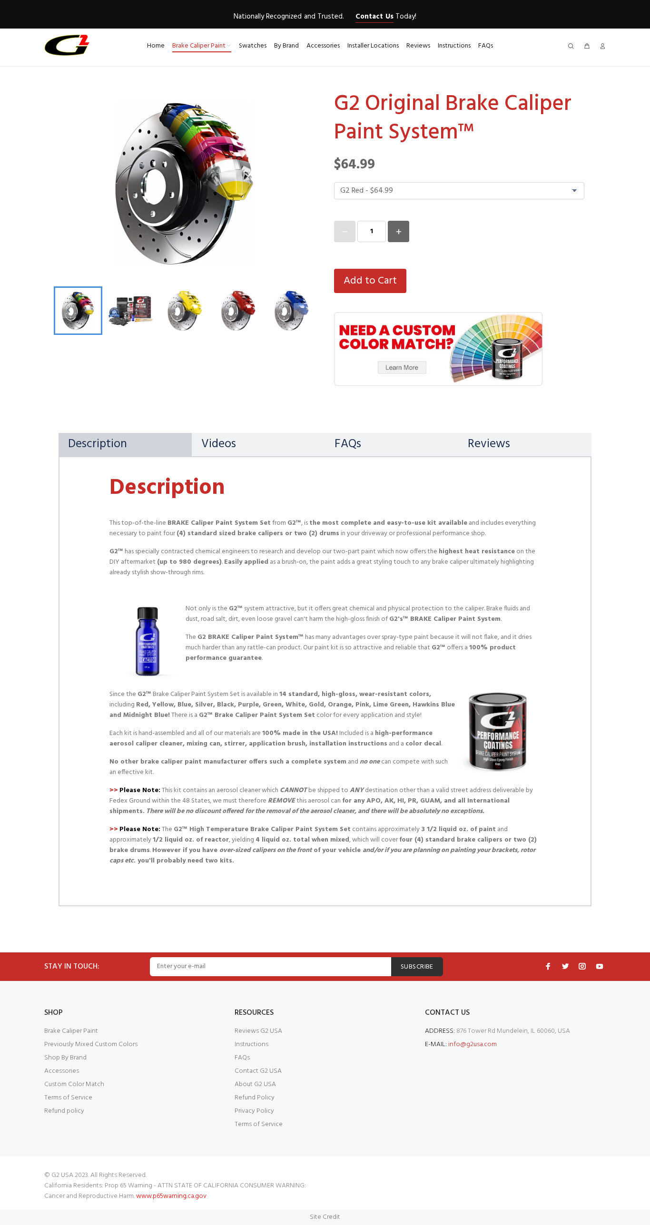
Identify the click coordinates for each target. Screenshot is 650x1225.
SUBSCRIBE (417, 966)
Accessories (61, 1071)
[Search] (573, 46)
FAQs (242, 1057)
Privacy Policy (254, 1111)
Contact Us (374, 16)
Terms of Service (68, 1097)
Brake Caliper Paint (71, 1031)
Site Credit (325, 1217)
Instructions (251, 1044)
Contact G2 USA (258, 1071)
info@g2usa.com (472, 1044)
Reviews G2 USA (258, 1031)
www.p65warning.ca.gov (171, 1196)
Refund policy (64, 1111)
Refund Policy (255, 1097)
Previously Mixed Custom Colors (91, 1044)
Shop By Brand (65, 1057)
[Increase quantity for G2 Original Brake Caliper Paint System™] (398, 231)
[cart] (587, 46)
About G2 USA (255, 1084)
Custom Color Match (74, 1084)
